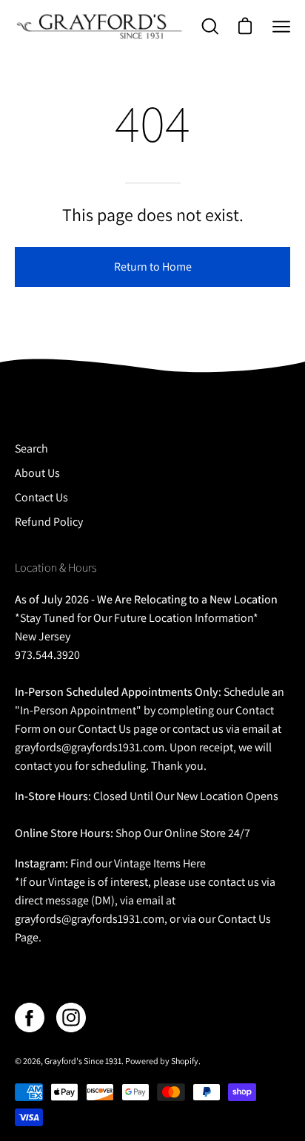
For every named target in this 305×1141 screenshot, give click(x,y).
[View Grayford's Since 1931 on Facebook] (29, 1017)
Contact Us (41, 497)
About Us (37, 473)
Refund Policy (49, 521)
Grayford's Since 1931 (82, 1060)
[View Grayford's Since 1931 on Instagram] (71, 1017)
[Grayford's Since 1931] (100, 26)
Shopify (184, 1060)
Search (31, 448)
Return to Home (153, 266)
